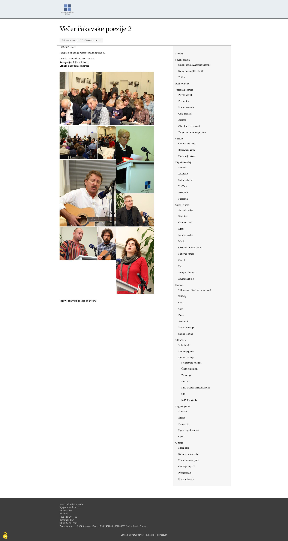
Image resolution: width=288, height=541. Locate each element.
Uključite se (181, 340)
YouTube (183, 187)
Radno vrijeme (182, 83)
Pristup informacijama (188, 460)
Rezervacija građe (186, 150)
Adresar (182, 120)
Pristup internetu (186, 107)
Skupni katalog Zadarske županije (194, 65)
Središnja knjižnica (79, 65)
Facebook (184, 199)
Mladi (181, 241)
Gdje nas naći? (185, 113)
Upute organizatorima (188, 430)
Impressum (161, 534)
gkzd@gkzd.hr (68, 519)
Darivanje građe (186, 351)
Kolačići (150, 534)
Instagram (184, 193)
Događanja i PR (182, 406)
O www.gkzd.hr (186, 479)
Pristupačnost (184, 473)
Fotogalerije (184, 424)
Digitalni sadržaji (183, 162)
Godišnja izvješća (186, 466)
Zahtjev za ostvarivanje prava (192, 132)
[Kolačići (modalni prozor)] (5, 536)
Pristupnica (183, 101)
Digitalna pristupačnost (132, 534)
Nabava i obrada (186, 253)
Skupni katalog (182, 59)
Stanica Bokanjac (186, 327)
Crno (180, 302)
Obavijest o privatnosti (189, 126)
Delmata (183, 168)
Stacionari (183, 321)
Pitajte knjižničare (187, 157)
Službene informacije (188, 454)
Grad (180, 309)
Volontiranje (184, 345)
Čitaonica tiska (185, 222)
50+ (183, 394)
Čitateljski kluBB (189, 369)
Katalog (180, 54)
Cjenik (181, 436)
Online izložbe (185, 180)
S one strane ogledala (191, 362)
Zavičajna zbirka (186, 279)
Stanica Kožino (185, 334)
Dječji (181, 229)
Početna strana (68, 40)
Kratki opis (183, 447)
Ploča (181, 315)
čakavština (91, 300)
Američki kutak (185, 210)
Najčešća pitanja (189, 400)
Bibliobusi (183, 216)
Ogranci (179, 285)
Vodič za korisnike (184, 90)
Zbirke (182, 78)
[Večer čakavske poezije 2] (107, 123)
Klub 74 (185, 381)
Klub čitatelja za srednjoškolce (195, 387)
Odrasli (181, 260)
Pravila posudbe (186, 95)
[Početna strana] (68, 8)
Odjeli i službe (182, 205)
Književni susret (80, 62)
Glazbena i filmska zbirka (190, 247)
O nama (179, 443)
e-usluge (179, 138)
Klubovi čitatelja (186, 357)
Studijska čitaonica (187, 272)
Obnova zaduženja (187, 143)
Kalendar (182, 411)
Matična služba (185, 235)
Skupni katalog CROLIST (192, 71)
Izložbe (181, 417)
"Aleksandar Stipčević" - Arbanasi (194, 290)
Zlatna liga (186, 375)
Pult (180, 266)
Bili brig (182, 296)
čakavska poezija (76, 300)
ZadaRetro (183, 173)
